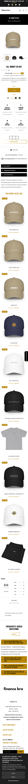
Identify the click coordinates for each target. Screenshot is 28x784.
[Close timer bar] (26, 1)
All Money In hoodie (14, 569)
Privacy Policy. (11, 769)
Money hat (14, 305)
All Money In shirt (14, 456)
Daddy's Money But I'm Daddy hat (14, 494)
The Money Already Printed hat (14, 418)
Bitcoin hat (14, 343)
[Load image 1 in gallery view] (7, 58)
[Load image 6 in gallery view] (21, 58)
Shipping (12, 75)
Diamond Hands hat (14, 531)
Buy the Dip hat (14, 380)
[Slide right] (26, 58)
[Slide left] (2, 58)
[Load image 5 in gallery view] (14, 58)
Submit (21, 751)
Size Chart (15, 150)
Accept (13, 773)
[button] (20, 10)
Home (9, 21)
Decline (13, 777)
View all (14, 634)
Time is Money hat (14, 267)
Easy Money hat (14, 230)
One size (14, 90)
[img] (4, 70)
